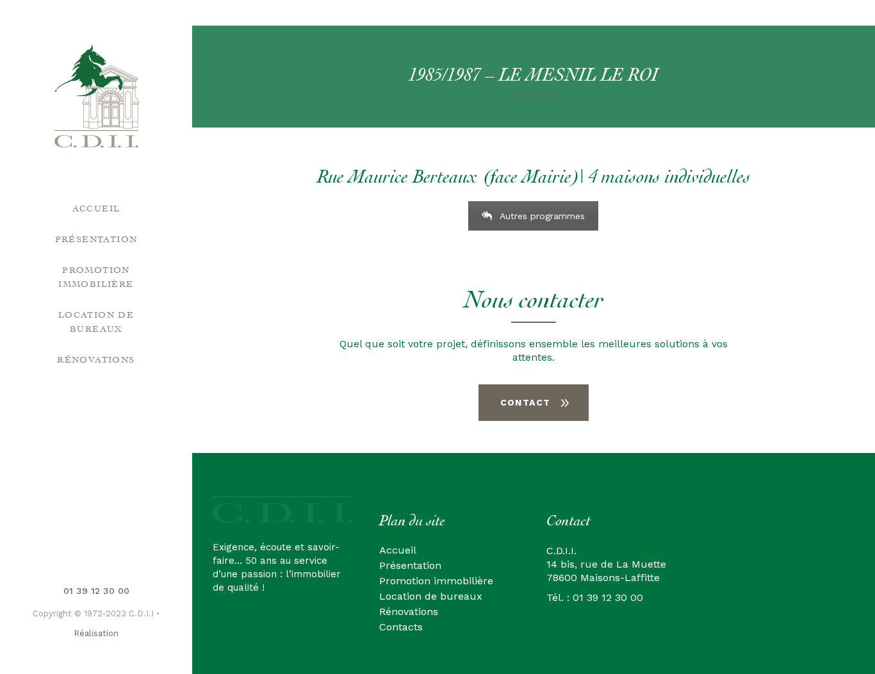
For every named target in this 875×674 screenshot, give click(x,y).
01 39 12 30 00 (96, 591)
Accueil (397, 550)
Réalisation (96, 633)
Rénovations (408, 611)
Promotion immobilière (436, 581)
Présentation (410, 565)
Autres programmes (542, 216)
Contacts (401, 627)
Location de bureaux (430, 596)
